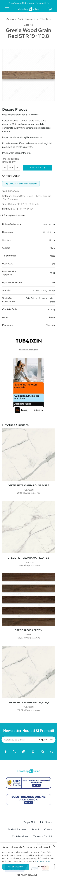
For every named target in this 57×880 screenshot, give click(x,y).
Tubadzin (50, 325)
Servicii (35, 829)
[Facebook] (17, 209)
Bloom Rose (19, 196)
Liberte (28, 24)
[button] (28, 875)
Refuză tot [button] (43, 866)
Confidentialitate (20, 836)
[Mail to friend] (24, 209)
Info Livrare (46, 822)
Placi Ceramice (26, 19)
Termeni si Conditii (42, 836)
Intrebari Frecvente (17, 829)
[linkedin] (28, 209)
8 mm (52, 240)
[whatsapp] (31, 209)
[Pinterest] (21, 209)
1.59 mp (12, 204)
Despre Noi (29, 822)
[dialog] (28, 861)
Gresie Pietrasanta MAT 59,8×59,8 (28, 702)
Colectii (43, 19)
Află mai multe (43, 861)
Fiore (28, 634)
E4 (29, 204)
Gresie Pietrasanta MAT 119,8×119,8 (28, 557)
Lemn (52, 317)
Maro (52, 248)
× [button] (53, 846)
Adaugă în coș (38, 168)
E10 (18, 204)
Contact (48, 829)
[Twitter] (14, 209)
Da (53, 263)
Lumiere (47, 196)
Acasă (10, 19)
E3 (26, 204)
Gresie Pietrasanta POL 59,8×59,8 (28, 485)
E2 (22, 204)
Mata (52, 255)
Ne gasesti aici (42, 3)
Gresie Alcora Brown (28, 630)
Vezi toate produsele (28, 349)
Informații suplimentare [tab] (13, 215)
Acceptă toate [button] (15, 866)
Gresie (30, 196)
